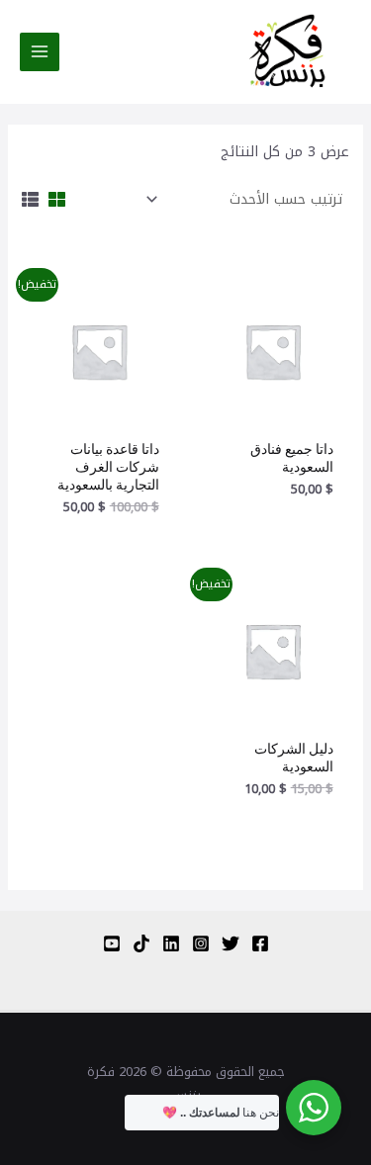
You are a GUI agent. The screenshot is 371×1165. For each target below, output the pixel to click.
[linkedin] (171, 943)
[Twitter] (230, 943)
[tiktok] (141, 943)
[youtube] (112, 943)
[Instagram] (201, 943)
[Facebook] (260, 943)
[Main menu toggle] (39, 52)
